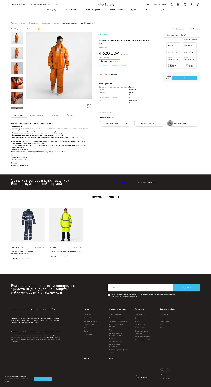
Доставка (138, 318)
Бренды (86, 358)
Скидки (111, 358)
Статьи (162, 328)
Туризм (86, 328)
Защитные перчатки (90, 321)
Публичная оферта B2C (142, 340)
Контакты (163, 318)
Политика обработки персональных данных (116, 334)
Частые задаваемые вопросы (116, 326)
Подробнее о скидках (104, 57)
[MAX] (55, 4)
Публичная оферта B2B (142, 336)
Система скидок (140, 328)
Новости (163, 324)
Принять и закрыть (43, 379)
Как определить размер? (190, 39)
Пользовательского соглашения (130, 296)
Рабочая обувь (88, 318)
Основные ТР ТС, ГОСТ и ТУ (118, 321)
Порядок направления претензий (142, 332)
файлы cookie (19, 376)
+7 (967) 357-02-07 (166, 378)
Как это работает (140, 314)
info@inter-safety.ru (166, 375)
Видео (111, 330)
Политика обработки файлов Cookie (118, 351)
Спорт (86, 331)
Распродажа (88, 334)
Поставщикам (164, 321)
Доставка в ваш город (106, 112)
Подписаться (186, 288)
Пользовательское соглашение (115, 345)
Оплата (137, 321)
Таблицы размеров (115, 314)
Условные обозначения (116, 318)
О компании (164, 314)
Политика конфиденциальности (116, 340)
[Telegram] (50, 4)
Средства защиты (89, 324)
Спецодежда (88, 314)
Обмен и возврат (140, 324)
